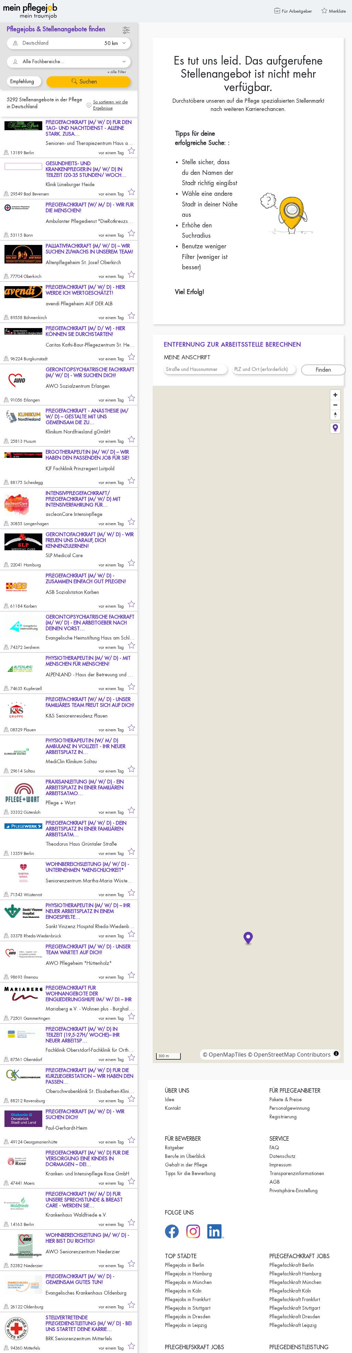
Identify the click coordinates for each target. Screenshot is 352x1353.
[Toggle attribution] (336, 1053)
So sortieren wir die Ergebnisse (110, 105)
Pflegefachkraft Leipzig (293, 1325)
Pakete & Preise (286, 1099)
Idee (169, 1099)
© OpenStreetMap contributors (289, 1054)
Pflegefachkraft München (295, 1282)
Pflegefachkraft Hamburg (295, 1273)
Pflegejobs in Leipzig (186, 1325)
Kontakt (172, 1108)
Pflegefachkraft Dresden (295, 1316)
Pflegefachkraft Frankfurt (295, 1299)
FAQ (274, 1147)
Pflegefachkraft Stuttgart (295, 1308)
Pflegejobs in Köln (183, 1290)
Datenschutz (283, 1156)
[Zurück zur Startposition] (335, 428)
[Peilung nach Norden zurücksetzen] (335, 415)
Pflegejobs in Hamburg (188, 1273)
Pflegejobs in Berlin (184, 1265)
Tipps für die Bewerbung (190, 1173)
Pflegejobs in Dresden (187, 1316)
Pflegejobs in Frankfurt (187, 1299)
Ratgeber (174, 1147)
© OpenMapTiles (224, 1054)
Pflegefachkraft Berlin (292, 1265)
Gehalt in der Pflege (186, 1164)
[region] (248, 724)
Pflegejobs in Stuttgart (187, 1308)
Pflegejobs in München (188, 1282)
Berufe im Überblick (185, 1156)
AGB (275, 1182)
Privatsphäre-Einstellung (294, 1190)
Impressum (281, 1164)
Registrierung (283, 1116)
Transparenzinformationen (297, 1173)
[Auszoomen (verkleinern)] (335, 405)
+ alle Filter (116, 72)
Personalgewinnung (290, 1108)
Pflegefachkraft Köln (290, 1290)
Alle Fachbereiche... (43, 61)
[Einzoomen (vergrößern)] (335, 395)
